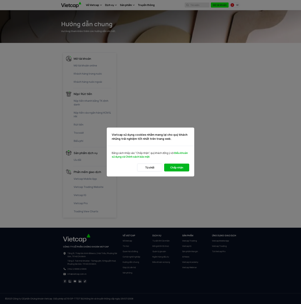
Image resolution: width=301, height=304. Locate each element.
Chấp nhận (176, 167)
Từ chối (149, 167)
